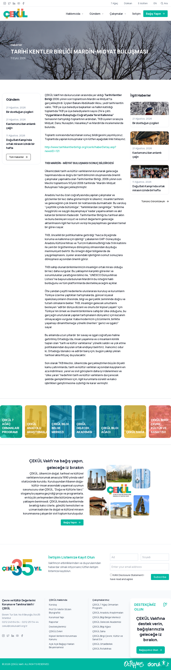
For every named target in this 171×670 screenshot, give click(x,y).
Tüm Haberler (16, 157)
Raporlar (53, 621)
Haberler (16, 45)
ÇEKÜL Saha (98, 631)
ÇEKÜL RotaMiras (101, 648)
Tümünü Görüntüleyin (153, 201)
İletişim (136, 14)
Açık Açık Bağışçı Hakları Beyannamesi (61, 645)
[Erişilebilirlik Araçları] (164, 663)
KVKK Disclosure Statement (127, 575)
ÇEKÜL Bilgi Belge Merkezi (106, 617)
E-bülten (143, 3)
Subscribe (160, 577)
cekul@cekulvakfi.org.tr (14, 625)
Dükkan (128, 3)
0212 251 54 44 (30, 621)
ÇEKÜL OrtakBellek (102, 643)
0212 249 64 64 (11, 621)
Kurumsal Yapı (56, 617)
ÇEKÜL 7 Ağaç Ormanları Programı (105, 606)
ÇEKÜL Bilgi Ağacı (101, 626)
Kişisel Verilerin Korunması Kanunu (63, 637)
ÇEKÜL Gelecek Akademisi (106, 621)
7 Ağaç (114, 3)
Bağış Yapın (153, 14)
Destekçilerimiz (57, 626)
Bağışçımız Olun (148, 649)
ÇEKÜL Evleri (55, 631)
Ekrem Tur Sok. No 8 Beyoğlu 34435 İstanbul (21, 616)
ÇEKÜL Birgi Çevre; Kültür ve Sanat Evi (107, 637)
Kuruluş (53, 604)
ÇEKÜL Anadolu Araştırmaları (107, 612)
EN (155, 3)
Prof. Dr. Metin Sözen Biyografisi (60, 611)
